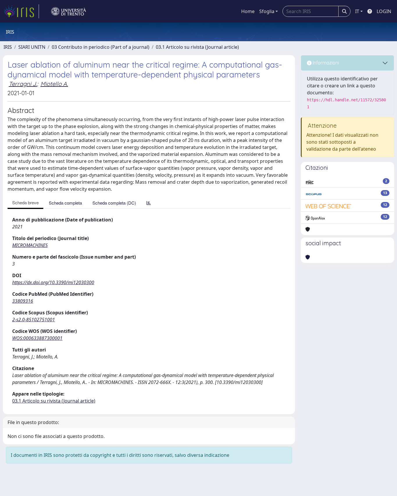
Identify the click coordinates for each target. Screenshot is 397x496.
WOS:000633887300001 (37, 338)
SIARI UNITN (31, 47)
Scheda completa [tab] (65, 203)
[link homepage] (21, 11)
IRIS (7, 47)
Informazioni (325, 63)
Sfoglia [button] (266, 11)
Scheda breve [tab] (25, 202)
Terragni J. (23, 83)
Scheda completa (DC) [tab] (114, 203)
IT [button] (357, 11)
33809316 (22, 301)
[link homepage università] (69, 11)
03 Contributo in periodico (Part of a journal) (100, 47)
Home (248, 11)
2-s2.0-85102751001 (33, 319)
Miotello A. (54, 83)
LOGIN (384, 11)
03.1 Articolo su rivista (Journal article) (197, 47)
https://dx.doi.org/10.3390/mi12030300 (53, 282)
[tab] (149, 202)
